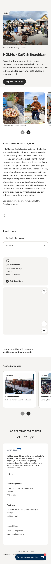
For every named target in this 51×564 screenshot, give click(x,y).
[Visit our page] (18, 438)
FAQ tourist (11, 495)
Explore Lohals (13, 82)
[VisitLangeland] (14, 449)
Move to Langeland (15, 531)
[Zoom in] (44, 324)
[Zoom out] (44, 330)
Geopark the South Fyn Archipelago (22, 509)
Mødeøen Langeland (15, 534)
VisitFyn (10, 513)
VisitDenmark (13, 516)
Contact (10, 492)
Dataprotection (9, 555)
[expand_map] (44, 291)
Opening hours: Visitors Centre (20, 488)
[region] (25, 311)
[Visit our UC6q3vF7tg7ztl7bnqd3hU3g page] (32, 438)
